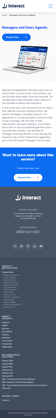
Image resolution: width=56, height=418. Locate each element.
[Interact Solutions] (13, 6)
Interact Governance (11, 275)
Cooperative (7, 344)
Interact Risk (8, 292)
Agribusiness (7, 347)
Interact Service (9, 287)
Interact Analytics (10, 290)
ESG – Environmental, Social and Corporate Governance (24, 385)
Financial (5, 322)
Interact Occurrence (11, 285)
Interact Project (9, 280)
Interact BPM (7, 364)
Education (6, 338)
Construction (7, 341)
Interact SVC (7, 370)
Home (4, 15)
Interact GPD (7, 373)
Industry (5, 335)
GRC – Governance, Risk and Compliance (18, 379)
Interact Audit (8, 300)
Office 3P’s (6, 388)
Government (7, 332)
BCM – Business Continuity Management (18, 382)
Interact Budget (9, 302)
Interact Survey (9, 295)
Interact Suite (7, 272)
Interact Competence (11, 297)
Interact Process (9, 277)
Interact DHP (7, 376)
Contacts (5, 400)
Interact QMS (7, 361)
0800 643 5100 (28, 232)
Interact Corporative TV (12, 304)
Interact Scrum (9, 307)
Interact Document (10, 282)
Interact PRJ (7, 367)
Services (5, 329)
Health (4, 325)
